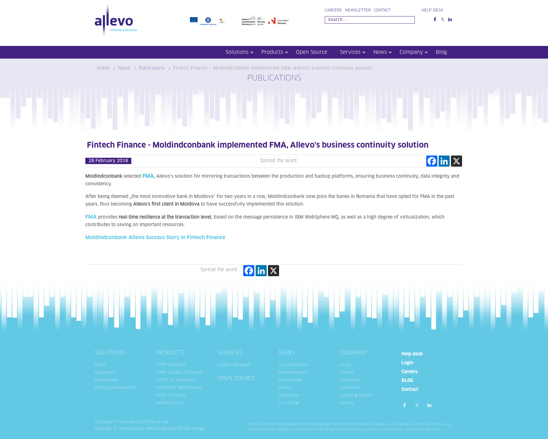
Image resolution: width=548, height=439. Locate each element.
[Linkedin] (444, 161)
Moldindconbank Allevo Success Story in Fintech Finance (155, 237)
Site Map (103, 422)
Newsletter (358, 10)
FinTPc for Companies (176, 380)
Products (272, 52)
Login (407, 363)
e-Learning (289, 403)
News (380, 52)
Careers (333, 10)
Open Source (311, 52)
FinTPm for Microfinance (179, 388)
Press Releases (293, 373)
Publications (290, 380)
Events (285, 388)
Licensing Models (356, 396)
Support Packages (234, 365)
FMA (91, 217)
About (345, 365)
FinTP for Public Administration (171, 399)
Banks (100, 365)
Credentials (350, 380)
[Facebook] (431, 161)
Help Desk (432, 10)
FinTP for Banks (171, 365)
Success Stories (293, 365)
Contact (382, 10)
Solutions (237, 52)
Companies (105, 373)
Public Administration (115, 388)
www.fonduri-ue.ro (437, 424)
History (347, 373)
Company (411, 52)
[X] (456, 161)
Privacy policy (128, 422)
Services (350, 52)
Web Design (156, 429)
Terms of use (156, 422)
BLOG (407, 381)
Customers (349, 388)
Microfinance (107, 380)
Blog (441, 52)
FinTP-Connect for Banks (179, 373)
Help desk (412, 354)
